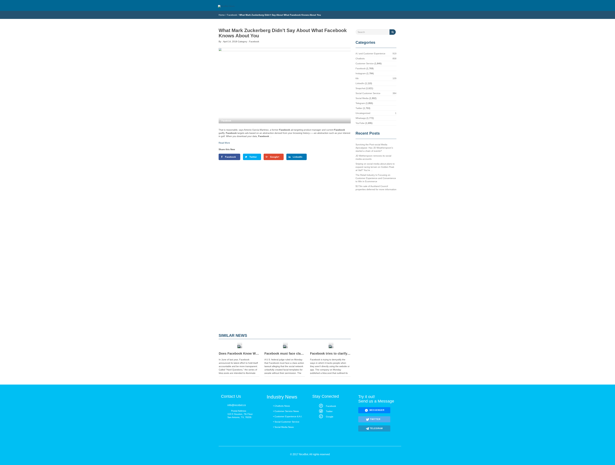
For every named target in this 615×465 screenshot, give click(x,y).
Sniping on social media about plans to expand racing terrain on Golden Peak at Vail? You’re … (375, 166)
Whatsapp (361, 118)
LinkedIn (360, 83)
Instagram (361, 73)
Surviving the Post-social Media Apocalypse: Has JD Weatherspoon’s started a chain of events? (374, 147)
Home (222, 15)
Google (329, 416)
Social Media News (284, 427)
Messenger (376, 410)
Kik (357, 78)
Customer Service (365, 63)
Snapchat (360, 88)
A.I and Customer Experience (370, 53)
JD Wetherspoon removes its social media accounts (373, 157)
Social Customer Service (368, 93)
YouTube (360, 123)
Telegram (360, 103)
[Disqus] (285, 206)
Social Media (362, 98)
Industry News (282, 396)
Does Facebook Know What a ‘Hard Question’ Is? (239, 353)
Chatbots (360, 58)
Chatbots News (282, 406)
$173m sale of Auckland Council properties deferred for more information (376, 188)
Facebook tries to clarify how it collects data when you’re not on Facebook (330, 353)
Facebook (232, 15)
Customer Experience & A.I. (288, 416)
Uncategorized (363, 113)
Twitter (359, 108)
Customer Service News (287, 411)
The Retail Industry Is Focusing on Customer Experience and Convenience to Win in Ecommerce (376, 178)
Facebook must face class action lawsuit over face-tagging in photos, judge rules (284, 353)
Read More (224, 142)
